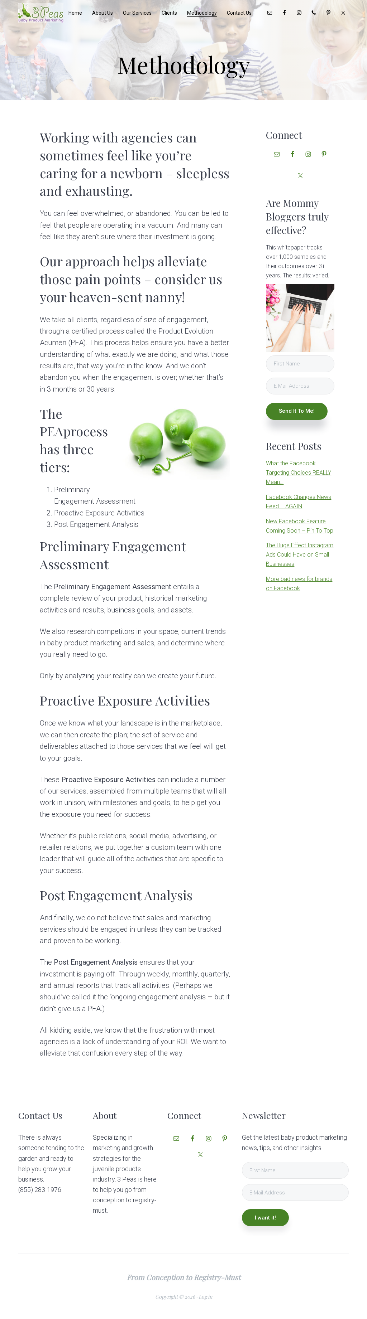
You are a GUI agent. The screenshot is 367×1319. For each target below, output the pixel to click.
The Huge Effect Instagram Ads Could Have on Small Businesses (299, 554)
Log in (205, 1296)
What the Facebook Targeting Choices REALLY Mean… (298, 472)
